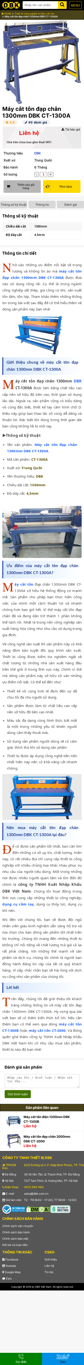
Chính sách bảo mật (15, 1238)
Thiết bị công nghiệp (25, 13)
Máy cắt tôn (47, 13)
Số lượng (10, 174)
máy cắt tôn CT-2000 (47, 1030)
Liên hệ (49, 1266)
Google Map (12, 1272)
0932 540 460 (34, 1187)
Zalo (8, 1278)
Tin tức (49, 1272)
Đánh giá (70, 204)
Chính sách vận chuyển (17, 1226)
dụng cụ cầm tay (18, 904)
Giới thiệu (51, 1259)
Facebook (11, 1259)
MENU (75, 5)
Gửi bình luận (18, 1094)
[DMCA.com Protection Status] (38, 1209)
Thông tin (42, 204)
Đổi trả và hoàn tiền (15, 1245)
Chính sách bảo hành (16, 1232)
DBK (37, 153)
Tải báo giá (72, 129)
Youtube (10, 1266)
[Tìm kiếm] (62, 4)
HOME (7, 13)
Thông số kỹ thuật (14, 204)
